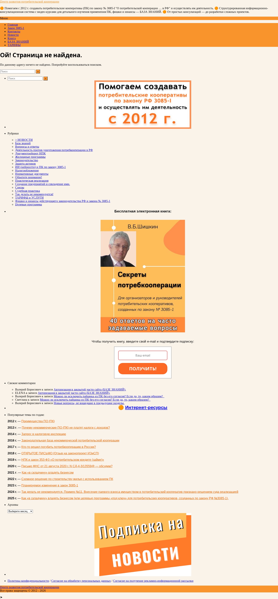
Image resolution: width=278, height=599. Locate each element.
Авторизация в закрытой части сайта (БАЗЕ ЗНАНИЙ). (90, 389)
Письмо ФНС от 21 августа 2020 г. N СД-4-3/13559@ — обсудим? (67, 466)
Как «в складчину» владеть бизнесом (48, 472)
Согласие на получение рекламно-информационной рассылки (153, 580)
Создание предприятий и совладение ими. (42, 184)
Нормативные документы (31, 173)
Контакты (14, 31)
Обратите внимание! (28, 177)
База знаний (23, 143)
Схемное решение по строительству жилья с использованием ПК (67, 479)
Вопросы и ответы (27, 146)
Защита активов (25, 163)
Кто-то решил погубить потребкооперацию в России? (58, 446)
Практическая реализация (31, 180)
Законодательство (26, 160)
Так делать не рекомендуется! (34, 194)
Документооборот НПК (30, 153)
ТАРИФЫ (14, 45)
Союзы (19, 187)
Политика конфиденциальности (28, 580)
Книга (12, 38)
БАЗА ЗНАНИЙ (18, 41)
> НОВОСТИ (24, 139)
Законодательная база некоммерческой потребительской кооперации (70, 440)
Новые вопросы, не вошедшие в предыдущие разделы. (89, 403)
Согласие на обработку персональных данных (81, 580)
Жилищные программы (30, 156)
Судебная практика (27, 190)
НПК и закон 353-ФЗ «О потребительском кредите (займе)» (62, 459)
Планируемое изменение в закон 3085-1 (49, 485)
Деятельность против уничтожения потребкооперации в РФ (54, 150)
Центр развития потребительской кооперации (29, 1)
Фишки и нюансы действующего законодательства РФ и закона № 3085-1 (62, 201)
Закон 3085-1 (16, 28)
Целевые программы (28, 204)
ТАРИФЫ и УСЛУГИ (29, 197)
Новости (13, 34)
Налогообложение (27, 170)
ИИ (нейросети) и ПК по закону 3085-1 (40, 167)
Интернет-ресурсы (146, 407)
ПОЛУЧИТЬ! (142, 368)
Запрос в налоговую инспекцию (43, 434)
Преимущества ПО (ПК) (38, 421)
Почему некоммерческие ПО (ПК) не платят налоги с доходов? (66, 427)
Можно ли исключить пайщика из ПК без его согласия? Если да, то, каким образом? (109, 396)
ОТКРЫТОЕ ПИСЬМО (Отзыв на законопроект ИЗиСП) (60, 453)
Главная (13, 24)
